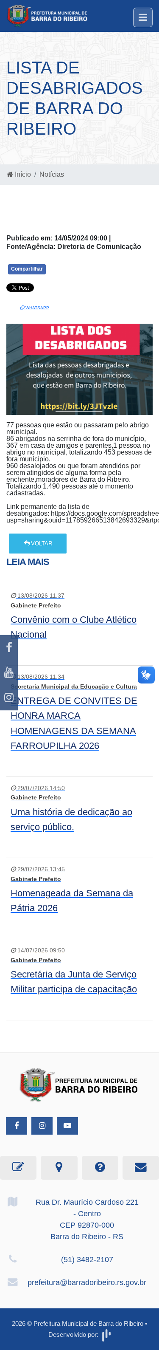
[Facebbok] (16, 1126)
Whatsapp (36, 307)
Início (22, 174)
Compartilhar (27, 269)
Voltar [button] (40, 543)
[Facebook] (9, 647)
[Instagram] (9, 697)
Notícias (51, 174)
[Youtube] (9, 672)
